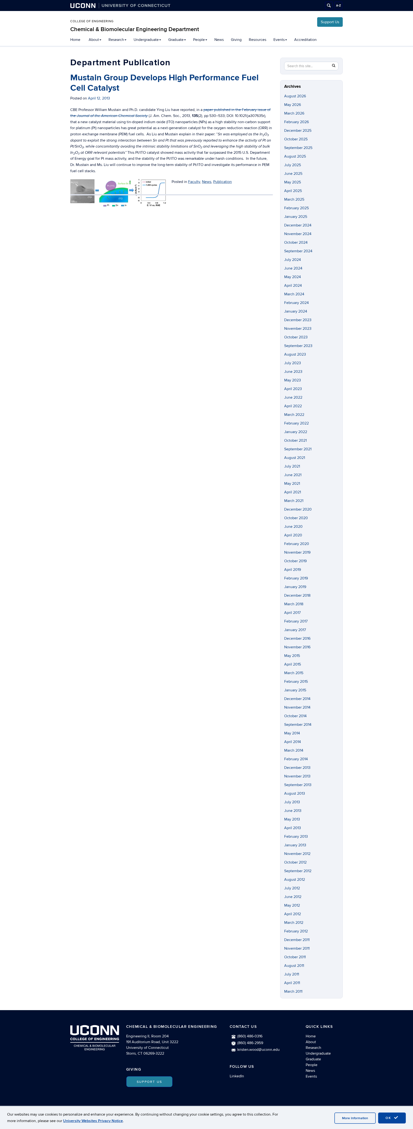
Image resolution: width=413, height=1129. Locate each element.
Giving (236, 39)
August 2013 (294, 793)
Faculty (194, 181)
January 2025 (295, 216)
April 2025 (293, 190)
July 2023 (292, 363)
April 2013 (292, 828)
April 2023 (293, 388)
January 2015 (295, 690)
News (219, 39)
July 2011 (291, 974)
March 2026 (294, 113)
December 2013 (297, 767)
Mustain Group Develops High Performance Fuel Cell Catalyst (164, 82)
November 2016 (297, 647)
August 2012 (294, 879)
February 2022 (296, 423)
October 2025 (296, 139)
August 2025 (295, 156)
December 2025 (297, 130)
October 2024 (296, 242)
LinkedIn (237, 1076)
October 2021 (295, 440)
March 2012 (293, 922)
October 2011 (295, 957)
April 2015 (292, 664)
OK (389, 1118)
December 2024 (297, 225)
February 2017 (296, 621)
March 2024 (294, 294)
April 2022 (293, 406)
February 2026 (296, 122)
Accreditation (305, 39)
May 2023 (292, 380)
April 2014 (292, 741)
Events (279, 39)
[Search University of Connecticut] (329, 5)
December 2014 (297, 698)
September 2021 (297, 449)
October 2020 (296, 518)
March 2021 (293, 500)
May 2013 (292, 819)
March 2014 (293, 750)
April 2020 (293, 535)
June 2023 (293, 371)
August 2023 (295, 354)
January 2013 (295, 845)
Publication (222, 181)
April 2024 (293, 285)
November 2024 (297, 233)
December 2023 (297, 320)
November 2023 (297, 328)
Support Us (330, 22)
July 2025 (292, 165)
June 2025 (293, 173)
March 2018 (293, 604)
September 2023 (298, 345)
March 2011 (293, 991)
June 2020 (293, 526)
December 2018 (297, 595)
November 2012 (297, 853)
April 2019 (292, 569)
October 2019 (295, 561)
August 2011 (294, 965)
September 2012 (297, 871)
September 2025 (298, 147)
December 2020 (298, 509)
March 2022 (294, 414)
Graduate (176, 39)
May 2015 (292, 655)
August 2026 (295, 96)
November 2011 (297, 948)
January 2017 (295, 630)
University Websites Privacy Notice (93, 1120)
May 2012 (292, 905)
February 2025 (296, 208)
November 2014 (297, 707)
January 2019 (295, 586)
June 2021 (292, 475)
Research (116, 39)
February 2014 (296, 759)
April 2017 (292, 612)
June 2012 (292, 896)
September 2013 (297, 784)
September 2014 (297, 724)
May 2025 (292, 182)
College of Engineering (92, 21)
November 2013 (297, 776)
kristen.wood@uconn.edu (258, 1049)
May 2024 (292, 277)
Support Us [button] (149, 1082)
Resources (257, 39)
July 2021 (292, 466)
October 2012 (295, 862)
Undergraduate (146, 39)
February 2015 (296, 681)
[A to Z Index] (338, 5)
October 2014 (295, 716)
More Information (355, 1118)
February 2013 (296, 836)
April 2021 (292, 492)
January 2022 (295, 432)
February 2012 (296, 931)
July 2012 (292, 888)
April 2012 (292, 914)
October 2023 (296, 337)
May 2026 (292, 104)
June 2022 (293, 397)
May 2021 (292, 483)
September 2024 (298, 251)
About (94, 39)
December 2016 (297, 638)
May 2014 (292, 733)
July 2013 (292, 802)
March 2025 (294, 199)
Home (75, 39)
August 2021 (294, 457)
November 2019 (297, 552)
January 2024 (295, 311)
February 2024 (296, 302)
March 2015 (293, 673)
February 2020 (296, 543)
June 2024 (293, 268)
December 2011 (297, 939)
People (199, 39)
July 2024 (292, 259)
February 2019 (296, 578)
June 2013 (292, 810)
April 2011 (292, 982)
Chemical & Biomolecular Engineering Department (134, 29)
